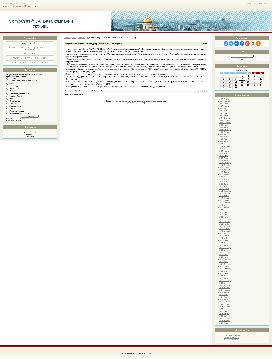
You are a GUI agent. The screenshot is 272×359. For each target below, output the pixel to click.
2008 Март (223, 125)
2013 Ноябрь (224, 252)
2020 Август (224, 257)
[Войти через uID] (226, 43)
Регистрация (18, 6)
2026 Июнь (223, 323)
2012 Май (223, 210)
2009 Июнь (223, 137)
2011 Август (224, 189)
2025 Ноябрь (224, 318)
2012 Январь (224, 200)
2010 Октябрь (224, 165)
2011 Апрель (224, 179)
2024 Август (224, 299)
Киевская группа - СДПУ (19, 93)
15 (242, 82)
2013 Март (223, 233)
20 (230, 85)
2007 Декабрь (224, 118)
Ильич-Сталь (14, 88)
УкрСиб (12, 108)
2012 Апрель (224, 207)
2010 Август (224, 160)
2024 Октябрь (224, 302)
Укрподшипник (15, 106)
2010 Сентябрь (225, 163)
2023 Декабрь (224, 285)
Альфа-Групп (14, 86)
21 (236, 85)
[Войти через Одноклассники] (258, 43)
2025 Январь (224, 304)
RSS (34, 6)
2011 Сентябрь (225, 191)
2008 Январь (224, 120)
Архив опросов (22, 118)
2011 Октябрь (224, 193)
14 (236, 82)
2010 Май (223, 153)
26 (223, 88)
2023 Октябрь (224, 283)
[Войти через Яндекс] (247, 43)
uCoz (151, 353)
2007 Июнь (223, 111)
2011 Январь (224, 172)
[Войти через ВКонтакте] (236, 43)
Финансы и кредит (16, 111)
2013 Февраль (225, 231)
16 (248, 82)
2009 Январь (224, 132)
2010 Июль (223, 158)
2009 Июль (223, 139)
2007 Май (223, 108)
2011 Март (223, 177)
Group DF (13, 83)
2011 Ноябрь (224, 196)
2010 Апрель (224, 151)
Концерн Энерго (15, 96)
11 (261, 79)
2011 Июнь (223, 184)
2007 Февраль (225, 101)
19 (223, 85)
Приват (12, 98)
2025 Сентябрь (225, 316)
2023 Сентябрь (225, 281)
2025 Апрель (224, 309)
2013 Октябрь (224, 250)
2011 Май (223, 181)
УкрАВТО (13, 103)
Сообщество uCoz (231, 338)
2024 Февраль (225, 290)
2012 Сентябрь (225, 219)
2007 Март (223, 104)
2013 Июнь (223, 240)
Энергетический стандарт (19, 113)
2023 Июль (223, 276)
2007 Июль (223, 113)
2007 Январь (224, 99)
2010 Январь (224, 144)
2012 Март (223, 205)
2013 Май (223, 238)
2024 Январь (224, 288)
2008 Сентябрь (225, 130)
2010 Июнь (223, 156)
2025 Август (224, 314)
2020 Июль (223, 255)
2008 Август (224, 127)
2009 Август (224, 141)
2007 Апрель (224, 106)
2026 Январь (224, 321)
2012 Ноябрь (224, 224)
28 (236, 88)
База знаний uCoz (231, 339)
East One (13, 78)
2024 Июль (223, 297)
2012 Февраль (225, 203)
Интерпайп (13, 91)
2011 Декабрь (224, 198)
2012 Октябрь (224, 222)
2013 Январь (224, 229)
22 (242, 85)
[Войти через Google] (252, 43)
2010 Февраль (225, 146)
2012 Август (224, 217)
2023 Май (223, 271)
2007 (74, 38)
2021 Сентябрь (225, 264)
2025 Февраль (225, 306)
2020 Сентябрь (225, 259)
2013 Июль (223, 243)
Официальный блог (232, 336)
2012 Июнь (223, 212)
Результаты (10, 118)
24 (254, 85)
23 (248, 85)
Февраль (81, 38)
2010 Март (223, 148)
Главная (6, 6)
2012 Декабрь (224, 226)
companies (87, 91)
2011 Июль (223, 186)
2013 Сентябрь (225, 248)
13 (230, 82)
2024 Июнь (223, 295)
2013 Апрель (224, 236)
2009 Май (223, 134)
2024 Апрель (224, 292)
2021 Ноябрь (224, 266)
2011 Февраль (224, 174)
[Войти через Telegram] (231, 43)
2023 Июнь (223, 273)
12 (223, 82)
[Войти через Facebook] (242, 43)
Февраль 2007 (242, 70)
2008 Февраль (225, 123)
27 (230, 88)
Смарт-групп (14, 101)
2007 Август (224, 115)
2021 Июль (223, 262)
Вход (27, 6)
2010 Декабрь (224, 170)
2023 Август (224, 278)
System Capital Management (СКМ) (23, 81)
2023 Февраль (225, 269)
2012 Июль (223, 214)
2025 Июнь (223, 311)
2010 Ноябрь (224, 167)
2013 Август (224, 245)
